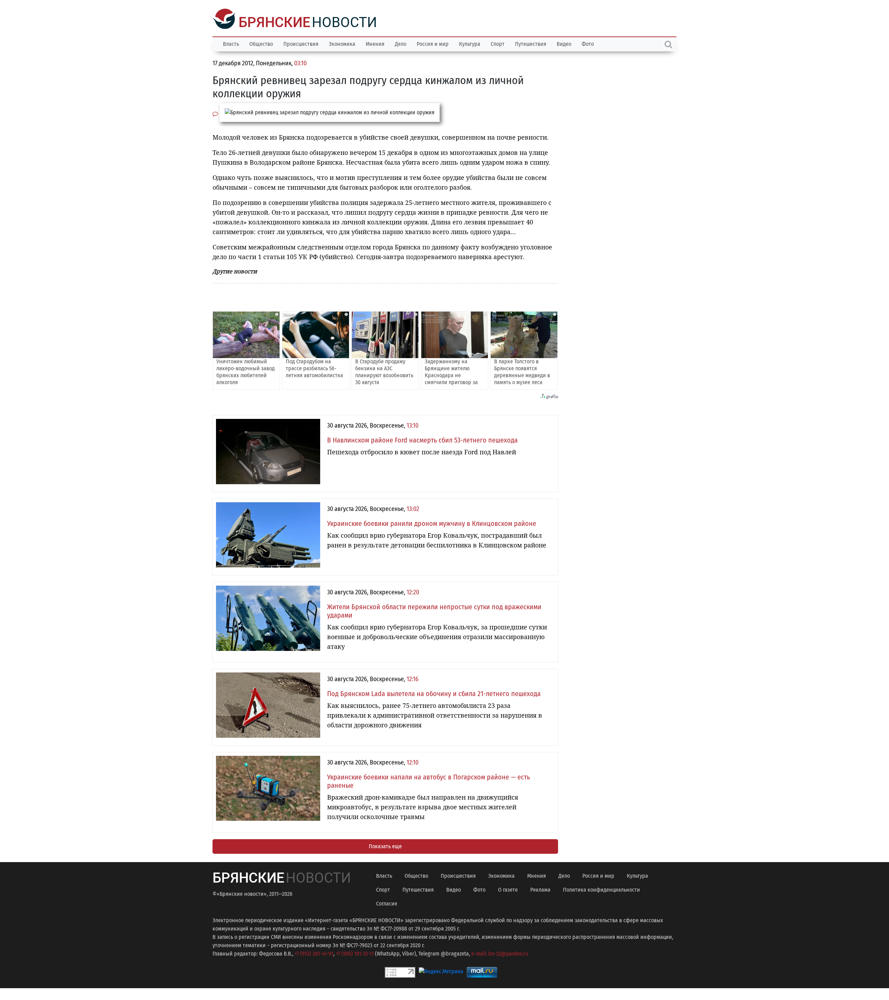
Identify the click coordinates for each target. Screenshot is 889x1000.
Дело (400, 43)
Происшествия (300, 43)
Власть (231, 43)
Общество (261, 43)
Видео (564, 43)
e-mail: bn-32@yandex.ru (499, 953)
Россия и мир (433, 43)
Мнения (375, 43)
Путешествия (530, 43)
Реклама (540, 889)
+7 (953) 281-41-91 (313, 953)
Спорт (498, 43)
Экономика (342, 43)
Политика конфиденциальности (601, 889)
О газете (508, 889)
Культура (469, 43)
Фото (588, 43)
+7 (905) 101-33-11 (355, 953)
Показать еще (385, 845)
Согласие (386, 903)
